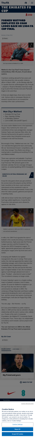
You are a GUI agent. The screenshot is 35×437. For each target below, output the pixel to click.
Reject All (17, 429)
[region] (17, 419)
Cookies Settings (17, 424)
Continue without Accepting (27, 403)
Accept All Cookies (17, 434)
